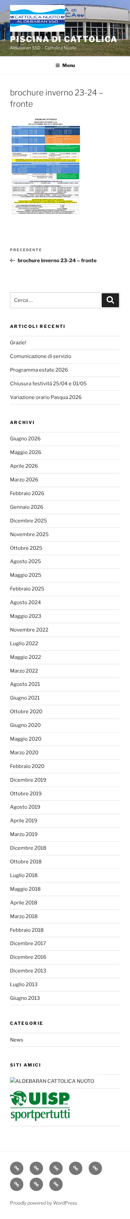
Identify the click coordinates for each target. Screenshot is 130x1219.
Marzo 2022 (24, 671)
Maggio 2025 (25, 575)
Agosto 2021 (25, 684)
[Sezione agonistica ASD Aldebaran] (52, 1081)
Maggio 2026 (25, 452)
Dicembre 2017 (28, 943)
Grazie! (18, 343)
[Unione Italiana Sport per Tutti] (40, 1119)
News (16, 1040)
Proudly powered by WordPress (43, 1203)
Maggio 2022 (25, 657)
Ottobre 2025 (26, 548)
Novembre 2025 (29, 534)
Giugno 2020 (25, 725)
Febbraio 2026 (27, 493)
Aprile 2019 (23, 821)
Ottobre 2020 (26, 712)
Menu (68, 65)
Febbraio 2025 (27, 589)
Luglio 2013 (24, 984)
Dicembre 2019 (28, 780)
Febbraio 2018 (27, 930)
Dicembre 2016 (28, 957)
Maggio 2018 (25, 889)
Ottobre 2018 (26, 862)
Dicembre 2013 (28, 971)
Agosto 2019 (25, 807)
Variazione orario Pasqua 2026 (46, 397)
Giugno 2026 (25, 439)
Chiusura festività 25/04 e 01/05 (48, 384)
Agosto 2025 (25, 561)
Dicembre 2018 (28, 848)
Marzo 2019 (24, 834)
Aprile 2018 (23, 903)
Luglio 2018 (24, 875)
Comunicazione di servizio (40, 356)
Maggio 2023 (25, 616)
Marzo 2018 (24, 916)
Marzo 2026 (24, 480)
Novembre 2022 (29, 630)
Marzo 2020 (24, 753)
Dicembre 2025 (28, 521)
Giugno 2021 (25, 698)
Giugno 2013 (25, 998)
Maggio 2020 (25, 739)
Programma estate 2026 (39, 370)
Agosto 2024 (25, 602)
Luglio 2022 (24, 644)
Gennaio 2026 (26, 507)
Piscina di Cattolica (64, 39)
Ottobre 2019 (26, 794)
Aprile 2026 (24, 466)
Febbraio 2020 (27, 766)
